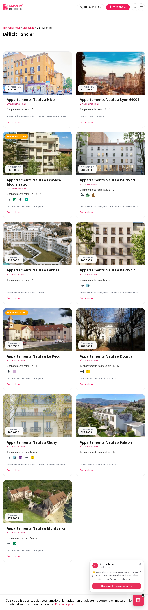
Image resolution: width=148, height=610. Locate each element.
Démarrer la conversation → (116, 586)
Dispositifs (28, 27)
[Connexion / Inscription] (135, 7)
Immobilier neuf (11, 27)
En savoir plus (64, 604)
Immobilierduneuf (13, 7)
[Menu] (141, 7)
